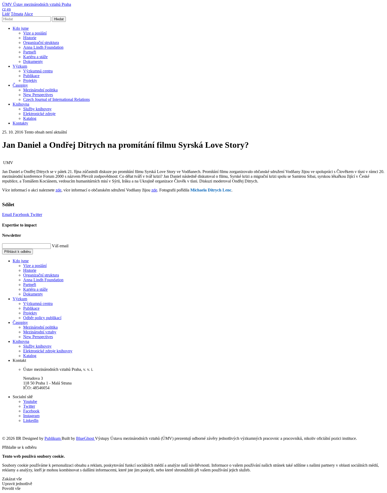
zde (58, 190)
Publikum (53, 438)
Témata (17, 14)
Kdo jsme (21, 28)
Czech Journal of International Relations (56, 99)
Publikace (31, 75)
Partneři (29, 52)
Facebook (21, 214)
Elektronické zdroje (39, 113)
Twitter (36, 214)
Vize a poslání (35, 33)
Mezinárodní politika (40, 90)
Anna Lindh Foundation (43, 47)
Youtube (30, 401)
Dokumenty (33, 61)
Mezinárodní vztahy (39, 332)
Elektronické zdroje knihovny (47, 351)
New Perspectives (38, 94)
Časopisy (20, 85)
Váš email (60, 246)
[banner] (36, 4)
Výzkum (20, 66)
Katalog (29, 118)
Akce (28, 14)
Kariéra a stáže (35, 57)
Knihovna (21, 104)
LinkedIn (30, 420)
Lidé (6, 14)
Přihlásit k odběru (17, 252)
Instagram (31, 415)
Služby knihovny (37, 109)
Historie (29, 38)
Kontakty (20, 123)
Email (7, 214)
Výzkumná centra (38, 71)
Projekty (30, 80)
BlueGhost (85, 438)
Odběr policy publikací (42, 317)
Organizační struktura (41, 42)
